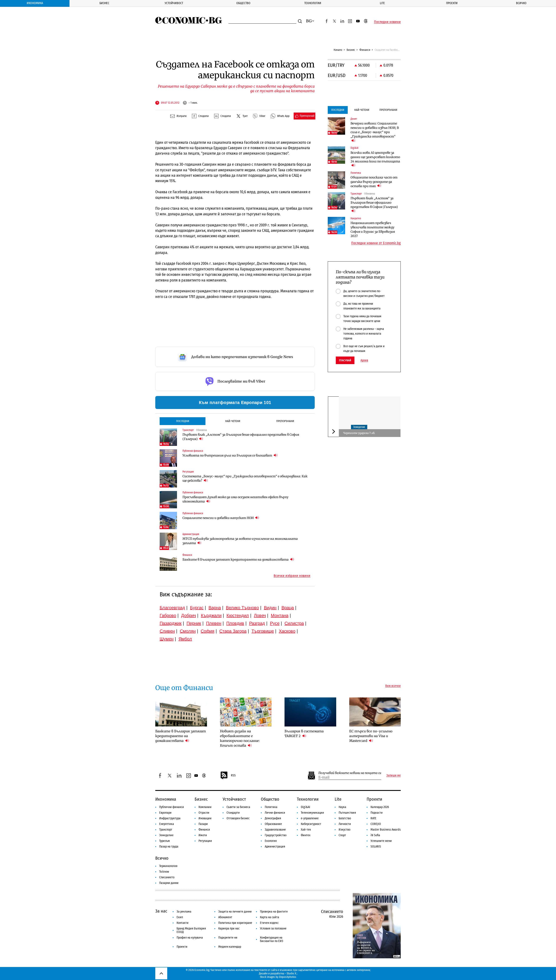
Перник (194, 623)
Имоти (203, 835)
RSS (233, 775)
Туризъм (164, 841)
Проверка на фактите (274, 911)
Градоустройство (275, 835)
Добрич (188, 615)
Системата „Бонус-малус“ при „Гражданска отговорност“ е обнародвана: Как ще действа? (245, 478)
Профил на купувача (190, 937)
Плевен (213, 623)
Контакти (183, 923)
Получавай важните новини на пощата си (349, 773)
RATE (373, 818)
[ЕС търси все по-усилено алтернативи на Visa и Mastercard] (375, 711)
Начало (338, 49)
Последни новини (387, 22)
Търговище (263, 631)
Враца (287, 607)
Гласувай (345, 360)
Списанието (166, 877)
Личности (345, 824)
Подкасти (377, 813)
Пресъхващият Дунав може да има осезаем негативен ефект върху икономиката (235, 499)
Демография (273, 818)
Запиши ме (393, 775)
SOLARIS (376, 846)
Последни (182, 421)
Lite (382, 3)
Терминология (168, 866)
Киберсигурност (311, 824)
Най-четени (232, 421)
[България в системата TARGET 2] (310, 711)
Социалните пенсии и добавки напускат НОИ (218, 518)
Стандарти (233, 813)
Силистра (294, 623)
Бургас (197, 607)
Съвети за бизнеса (238, 807)
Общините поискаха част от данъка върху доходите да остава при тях (374, 181)
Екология (271, 841)
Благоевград (172, 607)
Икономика (35, 3)
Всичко (521, 3)
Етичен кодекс (269, 923)
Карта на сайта (269, 917)
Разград (257, 623)
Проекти (452, 3)
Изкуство (344, 829)
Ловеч (260, 615)
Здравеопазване (275, 829)
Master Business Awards (386, 829)
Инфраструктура (169, 818)
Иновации (205, 818)
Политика (271, 807)
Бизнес (104, 3)
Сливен (167, 631)
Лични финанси (275, 813)
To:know (164, 872)
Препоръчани (285, 421)
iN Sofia (375, 835)
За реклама (184, 911)
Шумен (167, 638)
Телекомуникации (312, 813)
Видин (270, 607)
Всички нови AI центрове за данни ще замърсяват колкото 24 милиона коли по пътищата (375, 157)
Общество (243, 3)
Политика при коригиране (235, 923)
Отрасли (204, 813)
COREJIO (376, 824)
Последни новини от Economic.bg (376, 243)
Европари (165, 813)
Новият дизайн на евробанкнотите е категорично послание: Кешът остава (240, 738)
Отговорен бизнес (238, 818)
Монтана (279, 615)
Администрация (275, 846)
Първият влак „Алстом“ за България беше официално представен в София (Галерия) (240, 437)
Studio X (291, 973)
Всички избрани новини (292, 576)
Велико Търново (242, 607)
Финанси (364, 49)
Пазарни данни (169, 883)
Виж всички (393, 685)
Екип (180, 917)
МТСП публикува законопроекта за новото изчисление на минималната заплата (240, 541)
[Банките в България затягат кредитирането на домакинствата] (168, 562)
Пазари (203, 824)
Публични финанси (171, 807)
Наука (342, 807)
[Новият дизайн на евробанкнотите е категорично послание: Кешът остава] (246, 711)
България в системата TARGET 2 (304, 733)
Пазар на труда (168, 846)
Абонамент (225, 917)
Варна (214, 607)
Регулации (205, 841)
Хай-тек (306, 829)
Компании (205, 807)
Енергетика (166, 824)
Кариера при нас (229, 928)
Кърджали (211, 615)
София (207, 631)
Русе (275, 623)
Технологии (312, 3)
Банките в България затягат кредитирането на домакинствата (235, 559)
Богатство (345, 818)
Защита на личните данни (235, 911)
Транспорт (165, 829)
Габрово (168, 615)
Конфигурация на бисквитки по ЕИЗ (271, 939)
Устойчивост (174, 3)
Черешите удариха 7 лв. (359, 433)
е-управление (310, 818)
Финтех (305, 835)
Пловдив (235, 623)
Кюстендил (238, 615)
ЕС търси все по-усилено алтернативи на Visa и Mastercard (370, 736)
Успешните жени (381, 841)
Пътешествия (347, 813)
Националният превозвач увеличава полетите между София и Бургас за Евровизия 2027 (373, 229)
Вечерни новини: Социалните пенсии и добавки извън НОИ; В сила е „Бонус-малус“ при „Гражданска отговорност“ (375, 129)
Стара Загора (233, 631)
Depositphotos (287, 976)
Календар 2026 (380, 807)
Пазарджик (171, 623)
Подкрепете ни (227, 937)
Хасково (287, 631)
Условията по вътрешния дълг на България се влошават (227, 455)
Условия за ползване (273, 928)
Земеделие (359, 427)
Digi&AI (305, 807)
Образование (273, 824)
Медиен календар (229, 947)
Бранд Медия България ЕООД (191, 930)
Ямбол (185, 638)
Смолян (188, 631)
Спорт (342, 835)
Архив (364, 360)
